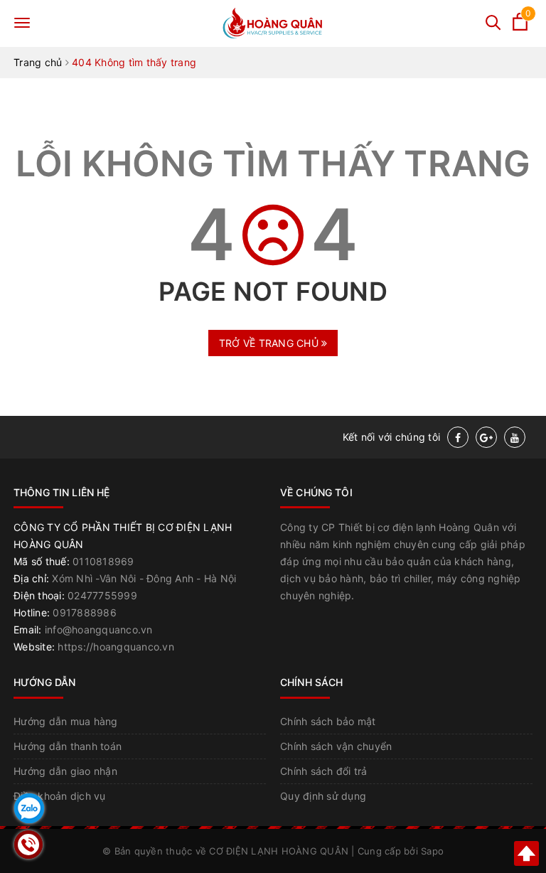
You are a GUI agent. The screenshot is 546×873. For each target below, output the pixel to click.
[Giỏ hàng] (520, 27)
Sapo (432, 851)
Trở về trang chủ (270, 343)
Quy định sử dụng (323, 796)
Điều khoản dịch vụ (60, 796)
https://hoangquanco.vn (116, 647)
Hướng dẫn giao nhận (65, 771)
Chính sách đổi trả (324, 771)
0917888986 (85, 612)
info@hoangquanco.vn (99, 629)
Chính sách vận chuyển (336, 746)
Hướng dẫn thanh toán (68, 746)
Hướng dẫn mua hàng (66, 721)
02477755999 (102, 595)
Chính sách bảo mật (328, 721)
